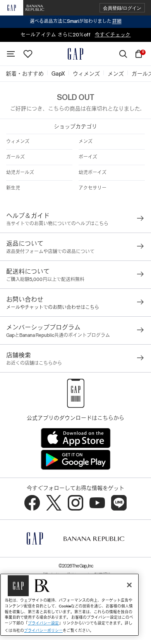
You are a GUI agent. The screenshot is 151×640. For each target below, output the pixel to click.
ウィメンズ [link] (86, 74)
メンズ (86, 141)
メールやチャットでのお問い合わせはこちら (52, 307)
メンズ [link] (116, 74)
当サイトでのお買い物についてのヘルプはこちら (57, 223)
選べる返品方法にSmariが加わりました (76, 21)
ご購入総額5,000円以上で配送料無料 (45, 279)
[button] (122, 7)
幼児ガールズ (20, 172)
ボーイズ (88, 157)
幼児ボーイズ (92, 172)
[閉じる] (129, 584)
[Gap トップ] (75, 54)
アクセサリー (92, 188)
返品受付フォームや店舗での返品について (50, 251)
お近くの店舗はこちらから (34, 363)
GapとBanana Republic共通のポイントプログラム (58, 335)
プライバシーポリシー (43, 630)
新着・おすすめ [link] (25, 74)
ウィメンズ (17, 141)
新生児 (13, 188)
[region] (69, 604)
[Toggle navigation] (10, 54)
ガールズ (15, 157)
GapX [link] (58, 74)
